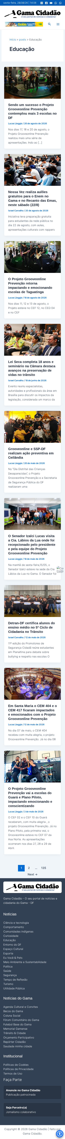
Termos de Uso (12, 1073)
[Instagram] (41, 3)
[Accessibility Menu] (59, 1133)
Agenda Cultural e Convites (20, 1006)
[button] (49, 24)
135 (43, 868)
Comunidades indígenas (18, 931)
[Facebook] (46, 3)
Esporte (8, 953)
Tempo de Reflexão (15, 979)
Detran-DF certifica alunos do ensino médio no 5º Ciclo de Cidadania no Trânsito (31, 627)
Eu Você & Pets (12, 957)
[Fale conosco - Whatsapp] (60, 3)
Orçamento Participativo (18, 1037)
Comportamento (13, 927)
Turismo (8, 984)
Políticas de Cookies (15, 1064)
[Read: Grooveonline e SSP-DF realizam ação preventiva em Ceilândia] (32, 426)
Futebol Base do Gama (17, 1024)
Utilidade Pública (14, 988)
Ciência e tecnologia (16, 922)
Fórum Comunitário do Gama (21, 1020)
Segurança (10, 975)
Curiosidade (10, 935)
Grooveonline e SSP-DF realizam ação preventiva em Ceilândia (31, 453)
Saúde (7, 970)
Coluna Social (11, 1015)
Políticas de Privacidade (18, 1069)
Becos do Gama (13, 1011)
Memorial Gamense (15, 1028)
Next (33, 874)
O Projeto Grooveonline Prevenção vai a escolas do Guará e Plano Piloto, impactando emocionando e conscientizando (30, 797)
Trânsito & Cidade (14, 1033)
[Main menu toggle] (58, 24)
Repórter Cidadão (14, 1041)
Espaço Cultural (13, 949)
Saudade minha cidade (17, 1046)
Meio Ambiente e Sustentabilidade (24, 962)
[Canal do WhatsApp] (55, 3)
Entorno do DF (12, 944)
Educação (9, 940)
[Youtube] (51, 3)
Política (7, 966)
